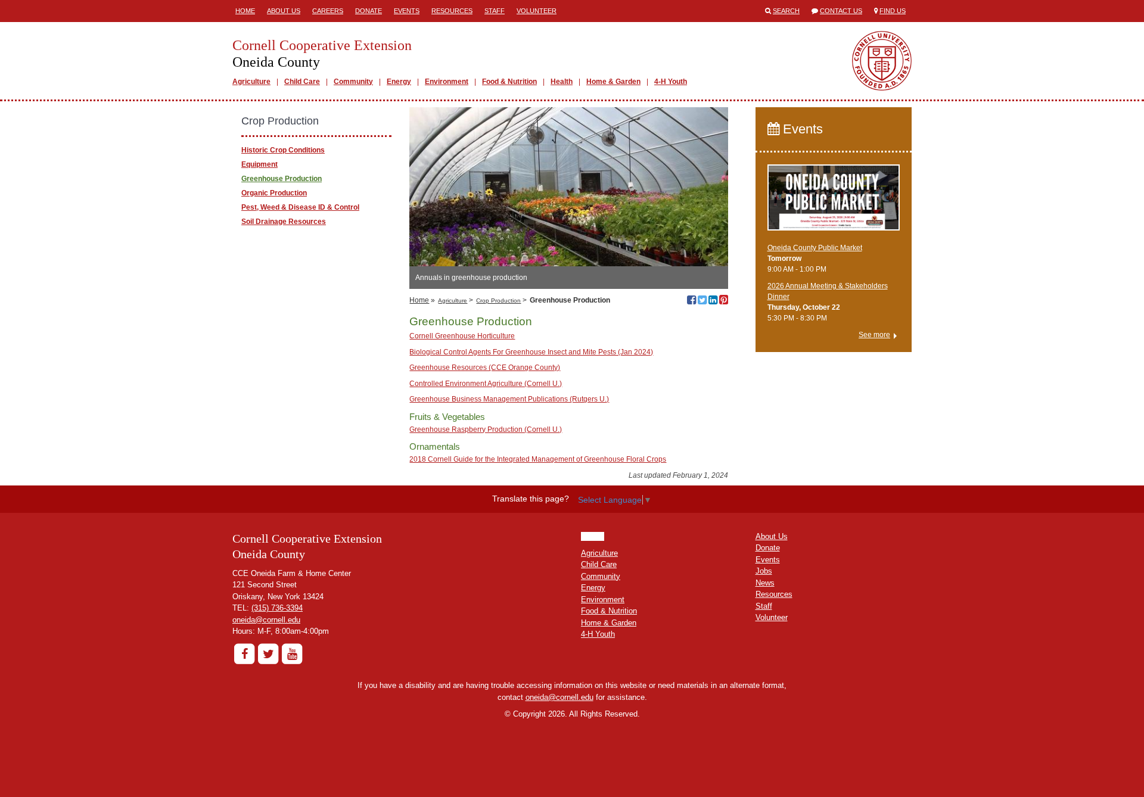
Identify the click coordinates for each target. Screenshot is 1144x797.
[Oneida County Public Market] (833, 202)
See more (874, 335)
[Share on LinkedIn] (712, 301)
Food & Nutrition (509, 81)
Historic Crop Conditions (283, 150)
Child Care (302, 81)
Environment (446, 81)
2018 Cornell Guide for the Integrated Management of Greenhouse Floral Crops (537, 459)
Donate (368, 10)
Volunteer (537, 10)
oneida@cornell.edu (266, 619)
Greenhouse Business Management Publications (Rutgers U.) (509, 399)
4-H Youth (670, 81)
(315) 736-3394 (277, 607)
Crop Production (498, 300)
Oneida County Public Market (814, 248)
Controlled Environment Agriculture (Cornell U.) (485, 383)
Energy (399, 81)
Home (245, 10)
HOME (592, 536)
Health (562, 81)
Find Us (892, 10)
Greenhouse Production (281, 179)
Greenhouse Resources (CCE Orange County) (484, 367)
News (765, 582)
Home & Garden (613, 81)
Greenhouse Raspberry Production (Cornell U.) (485, 429)
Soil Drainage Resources (283, 221)
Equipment (259, 164)
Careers (327, 10)
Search (786, 10)
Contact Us (841, 10)
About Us (283, 10)
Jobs (764, 570)
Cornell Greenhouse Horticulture (462, 336)
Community (353, 81)
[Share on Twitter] (702, 301)
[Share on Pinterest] (723, 301)
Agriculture (251, 81)
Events (406, 10)
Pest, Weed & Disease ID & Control (300, 207)
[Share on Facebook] (691, 301)
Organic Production (274, 193)
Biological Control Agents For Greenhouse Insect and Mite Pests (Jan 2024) (531, 352)
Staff (494, 10)
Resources (451, 10)
